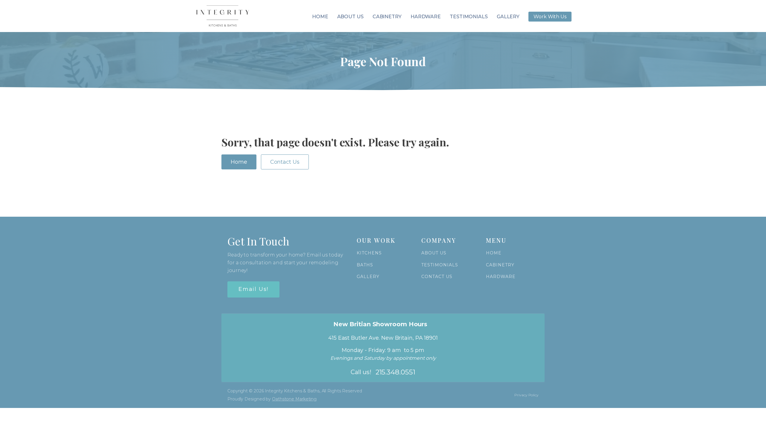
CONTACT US (436, 276)
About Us (350, 16)
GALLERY (368, 276)
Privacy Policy (526, 395)
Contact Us (285, 162)
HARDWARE (501, 276)
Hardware (426, 16)
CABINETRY (500, 265)
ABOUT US (433, 253)
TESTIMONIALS (439, 265)
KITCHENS (369, 253)
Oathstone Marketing (294, 399)
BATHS (365, 265)
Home (320, 16)
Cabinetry (387, 16)
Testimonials (469, 16)
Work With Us (550, 16)
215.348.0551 (395, 372)
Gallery (508, 16)
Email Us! (253, 289)
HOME (493, 253)
